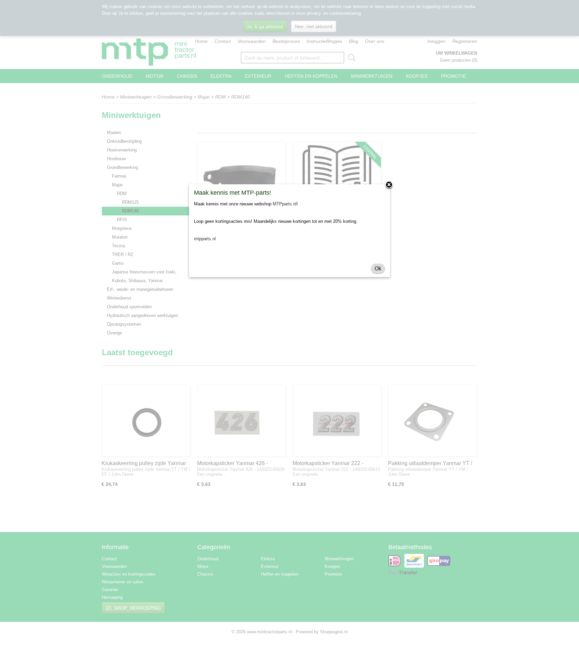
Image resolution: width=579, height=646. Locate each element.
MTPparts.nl (285, 203)
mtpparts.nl (205, 238)
